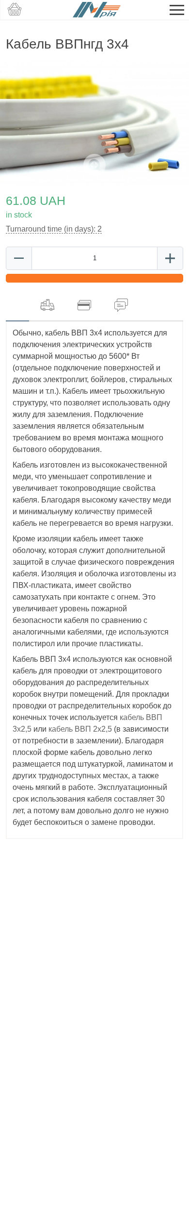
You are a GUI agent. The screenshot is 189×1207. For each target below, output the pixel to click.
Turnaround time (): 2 (54, 229)
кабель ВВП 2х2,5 (81, 729)
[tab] (17, 305)
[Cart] (14, 9)
